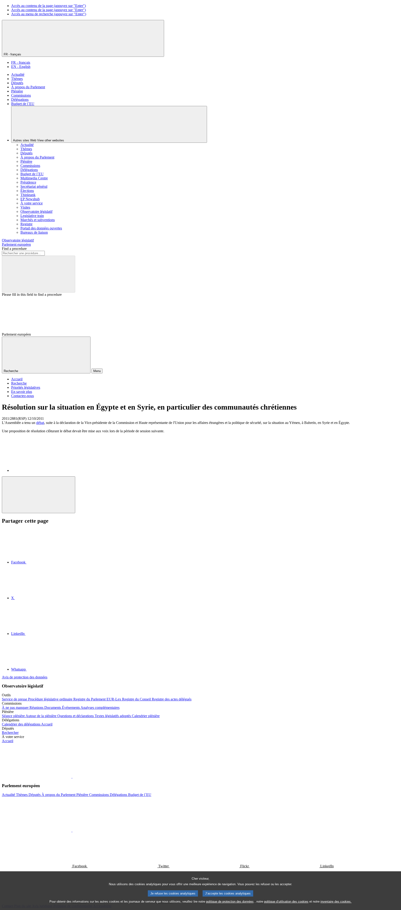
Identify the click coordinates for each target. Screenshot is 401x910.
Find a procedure (14, 249)
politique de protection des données (230, 901)
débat (40, 423)
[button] (72, 777)
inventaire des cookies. (336, 901)
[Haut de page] (38, 494)
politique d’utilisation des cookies (286, 901)
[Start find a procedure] (38, 274)
